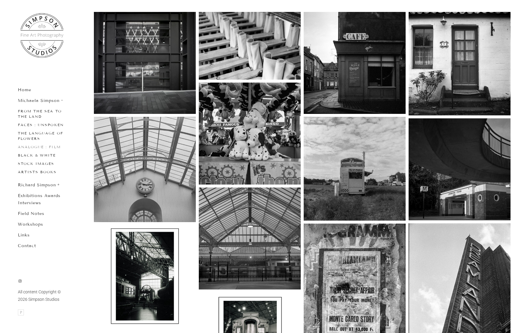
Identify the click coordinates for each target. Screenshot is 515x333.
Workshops (30, 224)
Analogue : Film (39, 147)
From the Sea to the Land (40, 114)
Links (24, 235)
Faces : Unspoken (41, 125)
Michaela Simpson (39, 100)
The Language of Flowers (40, 136)
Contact (27, 245)
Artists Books (37, 172)
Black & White (37, 155)
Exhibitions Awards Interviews (39, 199)
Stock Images (36, 163)
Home (24, 89)
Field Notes (31, 213)
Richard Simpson (37, 185)
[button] (62, 100)
